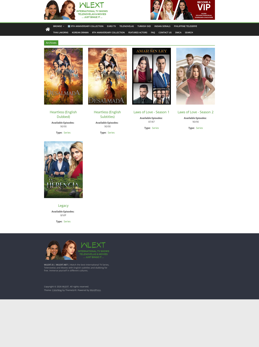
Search (189, 32)
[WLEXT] (47, 29)
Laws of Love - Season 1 (152, 112)
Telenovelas (126, 26)
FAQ (153, 32)
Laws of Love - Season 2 (196, 112)
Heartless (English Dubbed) (63, 114)
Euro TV (111, 26)
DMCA (178, 32)
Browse (57, 26)
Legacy (63, 205)
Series (67, 132)
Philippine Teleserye (185, 26)
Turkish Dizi (144, 26)
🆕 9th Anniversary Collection (85, 26)
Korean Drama (80, 32)
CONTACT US (165, 32)
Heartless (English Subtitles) (107, 114)
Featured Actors (137, 32)
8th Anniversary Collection (108, 32)
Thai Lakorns (60, 32)
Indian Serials (162, 26)
